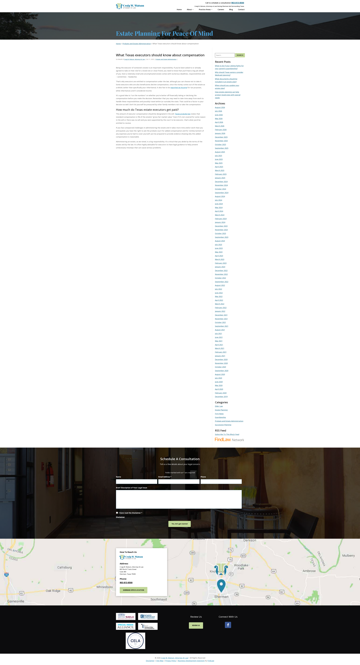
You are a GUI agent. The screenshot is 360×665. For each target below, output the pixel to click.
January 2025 (220, 178)
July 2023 (218, 244)
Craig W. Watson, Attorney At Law (134, 59)
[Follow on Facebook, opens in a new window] (228, 625)
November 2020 (221, 363)
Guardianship (220, 417)
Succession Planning (223, 425)
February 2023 (220, 263)
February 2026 (220, 129)
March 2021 (219, 348)
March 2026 (219, 126)
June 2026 (219, 115)
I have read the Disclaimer (130, 513)
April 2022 (219, 300)
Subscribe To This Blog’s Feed (227, 434)
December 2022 (221, 270)
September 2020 (221, 370)
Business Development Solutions (191, 661)
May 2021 (218, 341)
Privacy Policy (170, 661)
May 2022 (218, 296)
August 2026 (220, 107)
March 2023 (219, 259)
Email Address (164, 477)
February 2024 (220, 219)
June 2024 (219, 204)
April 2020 (219, 389)
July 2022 (218, 289)
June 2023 (219, 248)
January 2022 (220, 311)
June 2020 (219, 382)
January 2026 (220, 133)
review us (196, 625)
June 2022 (219, 293)
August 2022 (220, 285)
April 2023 (219, 256)
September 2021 (221, 326)
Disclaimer (120, 517)
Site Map (159, 661)
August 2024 (220, 196)
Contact (241, 10)
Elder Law (219, 406)
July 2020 (218, 378)
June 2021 (219, 337)
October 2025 (220, 144)
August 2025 (220, 152)
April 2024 (219, 211)
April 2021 (219, 345)
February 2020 (220, 393)
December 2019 (221, 396)
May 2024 (218, 207)
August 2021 (220, 330)
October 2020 (220, 367)
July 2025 (218, 155)
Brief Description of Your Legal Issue (131, 488)
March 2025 (219, 170)
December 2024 (221, 181)
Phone (203, 477)
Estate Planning (221, 410)
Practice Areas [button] (205, 10)
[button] (352, 638)
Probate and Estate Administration (166, 59)
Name (118, 477)
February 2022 (220, 307)
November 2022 (221, 274)
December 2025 (221, 137)
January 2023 (220, 267)
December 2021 (221, 315)
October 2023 (220, 233)
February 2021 (220, 352)
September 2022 (221, 282)
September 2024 (221, 192)
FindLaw (210, 661)
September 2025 (221, 148)
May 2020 (218, 385)
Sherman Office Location (133, 590)
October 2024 (220, 189)
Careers (221, 10)
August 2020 (220, 374)
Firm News (219, 414)
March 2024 (219, 215)
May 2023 (218, 252)
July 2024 (218, 200)
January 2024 (220, 222)
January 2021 (220, 356)
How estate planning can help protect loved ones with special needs (227, 95)
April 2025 (219, 167)
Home (179, 10)
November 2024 (221, 185)
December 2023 (221, 226)
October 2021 (220, 322)
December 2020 (221, 359)
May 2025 (218, 163)
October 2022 (220, 278)
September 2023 (221, 237)
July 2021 (218, 333)
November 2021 (221, 319)
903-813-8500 (237, 2)
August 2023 (220, 241)
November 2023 (221, 230)
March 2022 (219, 304)
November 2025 (221, 141)
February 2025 (220, 174)
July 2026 (218, 111)
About (189, 10)
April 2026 (219, 122)
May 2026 (218, 118)
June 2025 (219, 159)
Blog (231, 10)
